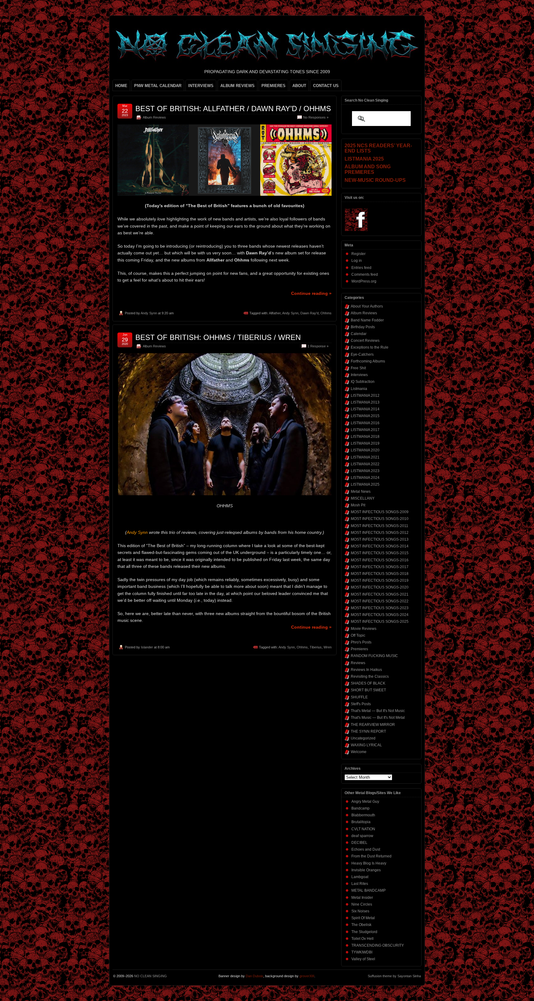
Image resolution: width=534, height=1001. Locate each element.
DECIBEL (359, 842)
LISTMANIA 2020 (365, 450)
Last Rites (359, 884)
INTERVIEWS (201, 85)
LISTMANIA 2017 (365, 430)
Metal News (361, 491)
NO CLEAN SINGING (150, 976)
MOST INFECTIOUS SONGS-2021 (380, 594)
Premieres (359, 649)
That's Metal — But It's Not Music (378, 711)
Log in (356, 260)
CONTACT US (326, 85)
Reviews (358, 663)
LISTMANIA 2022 (365, 464)
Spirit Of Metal (363, 918)
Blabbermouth (363, 815)
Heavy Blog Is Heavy (368, 863)
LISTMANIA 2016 (365, 423)
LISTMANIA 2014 (365, 409)
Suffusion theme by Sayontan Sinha (394, 976)
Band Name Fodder (367, 320)
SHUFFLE (359, 697)
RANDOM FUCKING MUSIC (374, 656)
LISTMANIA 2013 (365, 402)
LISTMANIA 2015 (365, 416)
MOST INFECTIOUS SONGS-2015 (380, 553)
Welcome (359, 752)
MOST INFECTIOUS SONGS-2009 (380, 512)
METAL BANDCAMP (368, 890)
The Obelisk (361, 925)
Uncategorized (363, 738)
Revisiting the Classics (370, 676)
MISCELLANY (363, 498)
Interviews (359, 375)
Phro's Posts (361, 642)
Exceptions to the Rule (369, 347)
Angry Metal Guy (365, 801)
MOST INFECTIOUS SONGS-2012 (380, 532)
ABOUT (299, 85)
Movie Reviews (363, 628)
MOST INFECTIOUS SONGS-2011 (379, 526)
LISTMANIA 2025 (365, 484)
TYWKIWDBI (361, 952)
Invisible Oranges (366, 870)
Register (358, 254)
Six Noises (360, 911)
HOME (121, 85)
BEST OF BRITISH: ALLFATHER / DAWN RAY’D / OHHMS (233, 108)
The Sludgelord (364, 932)
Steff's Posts (361, 704)
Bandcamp (360, 808)
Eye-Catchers (362, 354)
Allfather (275, 313)
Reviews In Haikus (366, 670)
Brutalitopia (361, 822)
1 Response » (317, 346)
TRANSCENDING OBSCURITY (377, 945)
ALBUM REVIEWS (237, 85)
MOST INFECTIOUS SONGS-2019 (380, 580)
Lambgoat (359, 877)
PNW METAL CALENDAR (157, 85)
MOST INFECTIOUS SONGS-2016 (380, 560)
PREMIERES (273, 85)
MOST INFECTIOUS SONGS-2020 (380, 587)
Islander (147, 647)
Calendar (359, 334)
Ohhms (326, 313)
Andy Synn (149, 313)
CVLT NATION (363, 829)
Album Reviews (154, 117)
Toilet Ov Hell (362, 938)
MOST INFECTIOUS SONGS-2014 (380, 546)
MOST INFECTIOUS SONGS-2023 (380, 608)
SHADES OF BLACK (368, 683)
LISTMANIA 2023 (365, 471)
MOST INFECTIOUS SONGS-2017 (380, 567)
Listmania (359, 389)
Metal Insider (362, 897)
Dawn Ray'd (309, 313)
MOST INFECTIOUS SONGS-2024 (380, 615)
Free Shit (358, 368)
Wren (328, 647)
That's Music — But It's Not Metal (378, 717)
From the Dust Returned (371, 856)
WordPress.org (363, 281)
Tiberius (316, 647)
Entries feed (361, 268)
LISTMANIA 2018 (365, 436)
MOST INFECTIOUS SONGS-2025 (380, 621)
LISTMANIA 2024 (365, 477)
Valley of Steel (363, 959)
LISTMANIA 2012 (365, 395)
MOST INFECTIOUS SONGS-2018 (380, 574)
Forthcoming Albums (368, 361)
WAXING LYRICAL (366, 745)
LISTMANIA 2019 (365, 443)
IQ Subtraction (363, 381)
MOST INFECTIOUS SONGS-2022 (380, 601)
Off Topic (358, 635)
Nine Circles (361, 904)
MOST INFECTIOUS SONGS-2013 (380, 539)
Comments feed (364, 274)
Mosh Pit (358, 505)
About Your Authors (367, 306)
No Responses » (315, 117)
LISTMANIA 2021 (365, 457)
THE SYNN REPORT (368, 731)
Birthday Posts (363, 327)
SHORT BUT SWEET (368, 690)
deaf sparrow (362, 836)
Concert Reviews (365, 340)
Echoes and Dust (365, 849)
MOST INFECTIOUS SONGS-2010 (380, 519)
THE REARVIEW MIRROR (373, 724)
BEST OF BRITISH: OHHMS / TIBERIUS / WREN (218, 337)
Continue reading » (311, 293)
